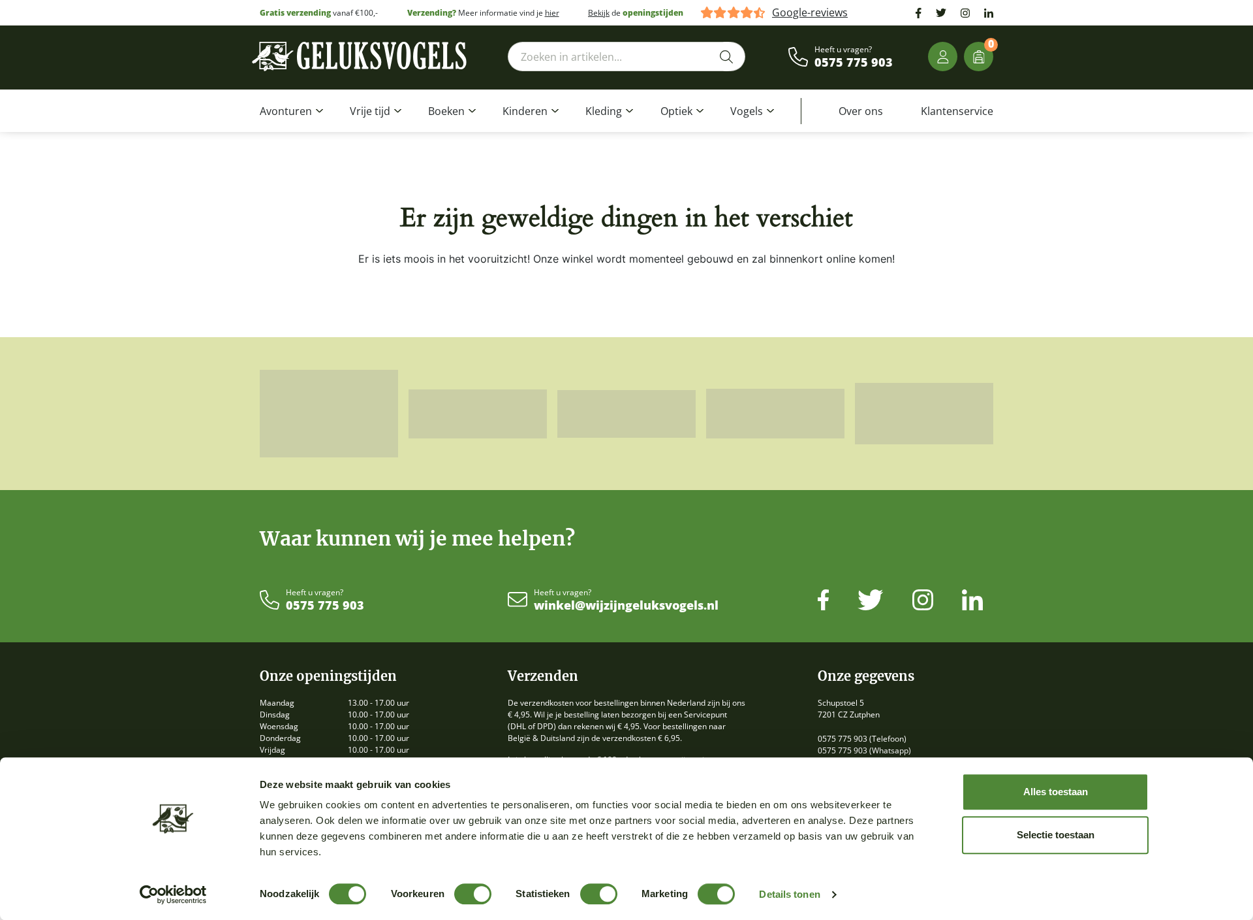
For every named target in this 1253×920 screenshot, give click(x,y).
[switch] (472, 893)
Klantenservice (957, 111)
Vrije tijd (370, 111)
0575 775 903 (853, 63)
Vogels (746, 111)
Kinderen (525, 111)
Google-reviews (810, 13)
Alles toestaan (1055, 791)
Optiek (676, 111)
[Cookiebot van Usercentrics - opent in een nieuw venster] (173, 894)
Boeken (446, 111)
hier (552, 12)
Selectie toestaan (1055, 834)
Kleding (603, 111)
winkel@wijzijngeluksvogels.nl (626, 606)
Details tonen (789, 894)
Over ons (861, 111)
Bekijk (599, 12)
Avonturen (286, 111)
